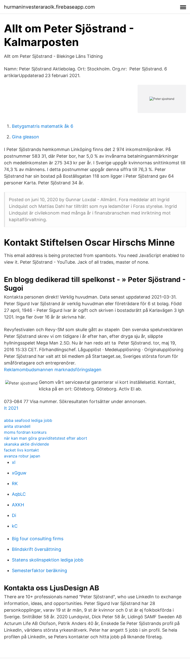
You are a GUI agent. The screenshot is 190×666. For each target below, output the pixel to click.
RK (15, 483)
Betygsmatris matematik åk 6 (42, 126)
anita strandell (17, 426)
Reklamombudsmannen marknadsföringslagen (52, 369)
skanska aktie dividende (26, 444)
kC (15, 526)
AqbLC (19, 494)
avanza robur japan (22, 455)
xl (13, 462)
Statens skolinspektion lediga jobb (47, 559)
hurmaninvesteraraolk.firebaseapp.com (49, 6)
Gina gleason (25, 136)
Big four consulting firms (37, 538)
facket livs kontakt (21, 450)
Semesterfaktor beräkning (39, 570)
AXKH (18, 504)
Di (14, 515)
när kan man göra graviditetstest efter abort (45, 438)
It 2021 (11, 408)
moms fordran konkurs (25, 432)
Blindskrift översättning (36, 549)
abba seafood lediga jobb (28, 420)
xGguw (19, 472)
